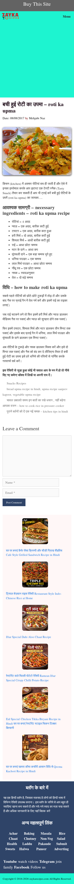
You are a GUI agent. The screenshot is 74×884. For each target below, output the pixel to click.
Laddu (27, 843)
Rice (62, 833)
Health (12, 843)
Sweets (10, 848)
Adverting (61, 848)
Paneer (41, 848)
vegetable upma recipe (27, 394)
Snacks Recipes (16, 383)
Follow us (38, 867)
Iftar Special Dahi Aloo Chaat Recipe (28, 637)
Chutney (30, 838)
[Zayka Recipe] (11, 16)
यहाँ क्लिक (40, 811)
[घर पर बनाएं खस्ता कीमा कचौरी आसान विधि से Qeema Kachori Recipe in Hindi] (35, 748)
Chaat (13, 838)
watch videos (28, 861)
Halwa (24, 848)
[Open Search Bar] (50, 16)
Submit (61, 843)
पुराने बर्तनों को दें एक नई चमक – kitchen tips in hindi (37, 411)
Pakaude (44, 843)
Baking (29, 833)
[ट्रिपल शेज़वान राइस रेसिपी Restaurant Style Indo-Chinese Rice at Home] (35, 575)
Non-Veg (46, 838)
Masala (46, 833)
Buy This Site (37, 3)
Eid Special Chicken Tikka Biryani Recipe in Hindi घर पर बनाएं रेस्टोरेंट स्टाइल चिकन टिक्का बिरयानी (33, 723)
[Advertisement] (37, 60)
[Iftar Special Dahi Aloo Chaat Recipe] (35, 618)
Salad (61, 838)
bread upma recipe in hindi (23, 389)
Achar (13, 833)
